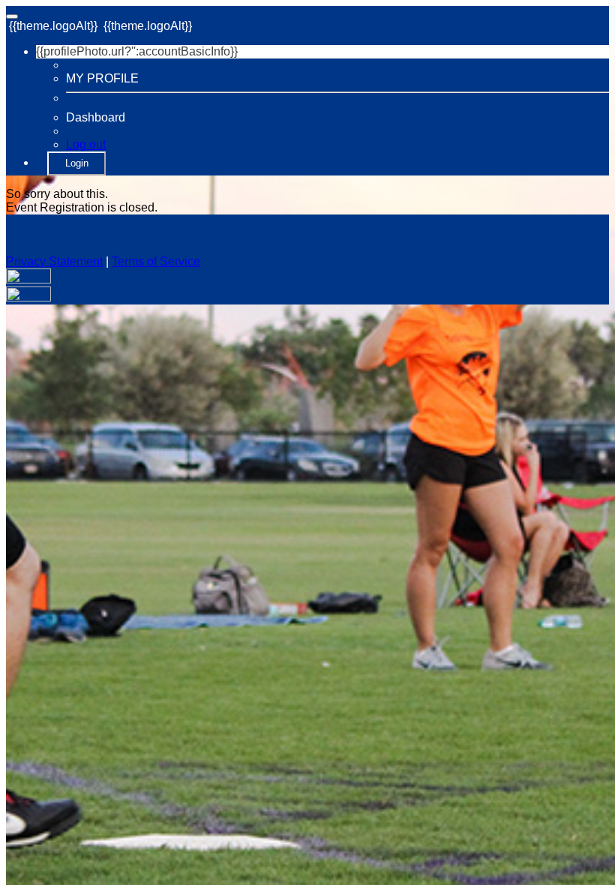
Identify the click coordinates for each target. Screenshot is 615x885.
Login (76, 163)
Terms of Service (156, 261)
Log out (86, 144)
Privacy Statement (54, 261)
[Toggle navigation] (12, 16)
